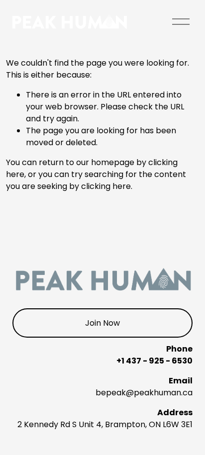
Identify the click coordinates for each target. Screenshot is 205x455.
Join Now (102, 323)
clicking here (106, 186)
